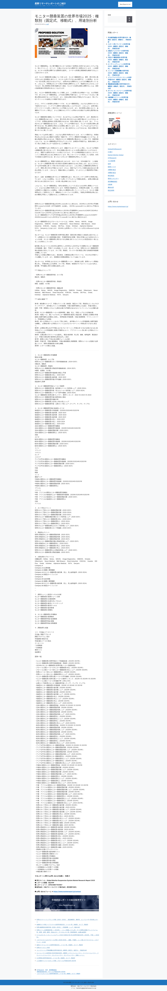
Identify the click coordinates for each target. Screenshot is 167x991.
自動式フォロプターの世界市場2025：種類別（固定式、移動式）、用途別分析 (118, 53)
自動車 (110, 184)
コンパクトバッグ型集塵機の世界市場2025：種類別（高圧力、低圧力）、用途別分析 (62, 950)
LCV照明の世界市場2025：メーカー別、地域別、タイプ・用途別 (56, 958)
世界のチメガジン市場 (43, 947)
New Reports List (125, 4)
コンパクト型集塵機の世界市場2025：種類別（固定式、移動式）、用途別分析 (118, 73)
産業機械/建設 (53, 970)
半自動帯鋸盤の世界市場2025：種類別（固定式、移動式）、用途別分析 (120, 40)
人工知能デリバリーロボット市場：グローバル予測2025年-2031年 (56, 961)
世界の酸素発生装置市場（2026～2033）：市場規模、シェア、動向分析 (58, 927)
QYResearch (40, 970)
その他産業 (111, 161)
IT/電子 (110, 152)
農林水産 (111, 187)
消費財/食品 (112, 173)
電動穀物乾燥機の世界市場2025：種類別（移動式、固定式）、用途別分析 (120, 86)
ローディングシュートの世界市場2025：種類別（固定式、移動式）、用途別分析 (119, 66)
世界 (46, 970)
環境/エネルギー (113, 178)
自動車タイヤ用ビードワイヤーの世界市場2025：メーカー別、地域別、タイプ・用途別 (62, 924)
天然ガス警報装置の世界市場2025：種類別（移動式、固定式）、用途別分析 (118, 60)
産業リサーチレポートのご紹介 (50, 3)
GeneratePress (99, 982)
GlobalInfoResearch (115, 149)
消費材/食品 (112, 170)
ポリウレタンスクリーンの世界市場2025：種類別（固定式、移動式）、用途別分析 (120, 93)
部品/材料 (111, 190)
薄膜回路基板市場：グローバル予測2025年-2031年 (51, 971)
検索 (109, 15)
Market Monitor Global (115, 155)
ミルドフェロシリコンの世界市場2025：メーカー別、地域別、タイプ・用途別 (58, 973)
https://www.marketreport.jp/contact (67, 891)
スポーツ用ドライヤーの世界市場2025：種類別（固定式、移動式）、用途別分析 (119, 46)
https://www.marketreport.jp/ (118, 206)
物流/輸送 (111, 175)
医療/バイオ (112, 167)
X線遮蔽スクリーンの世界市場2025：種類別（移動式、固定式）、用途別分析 (118, 99)
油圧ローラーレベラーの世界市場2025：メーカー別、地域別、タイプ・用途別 (60, 945)
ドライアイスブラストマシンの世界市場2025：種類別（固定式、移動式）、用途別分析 (120, 80)
